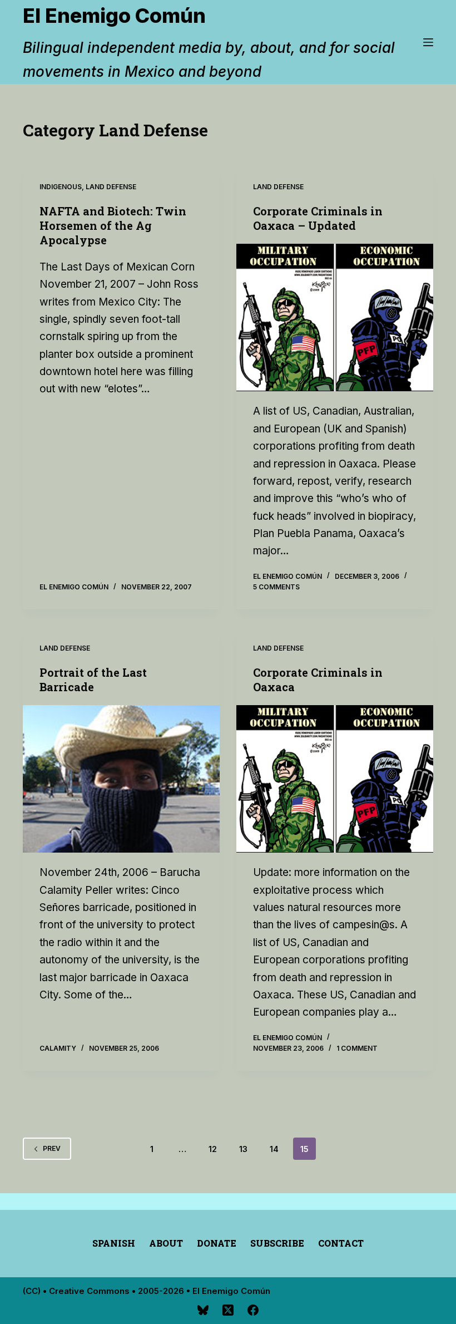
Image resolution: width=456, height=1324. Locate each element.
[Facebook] (253, 1310)
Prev (52, 1148)
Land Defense (111, 187)
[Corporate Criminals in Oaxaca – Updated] (334, 318)
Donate (216, 1243)
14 (274, 1149)
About (166, 1243)
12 (213, 1149)
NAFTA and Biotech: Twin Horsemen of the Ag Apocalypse (112, 225)
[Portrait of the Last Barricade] (121, 779)
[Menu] (428, 42)
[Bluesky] (203, 1310)
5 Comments (276, 587)
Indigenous (60, 187)
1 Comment (357, 1048)
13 (243, 1149)
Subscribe (277, 1243)
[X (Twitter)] (228, 1310)
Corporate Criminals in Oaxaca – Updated (318, 218)
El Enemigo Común (114, 15)
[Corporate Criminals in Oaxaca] (334, 779)
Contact (341, 1243)
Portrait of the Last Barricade (93, 679)
